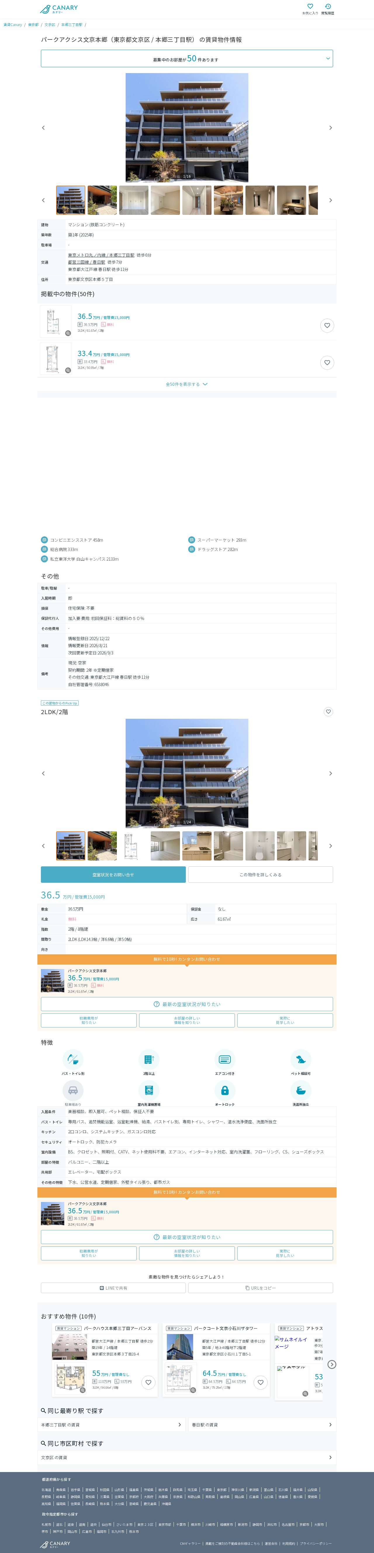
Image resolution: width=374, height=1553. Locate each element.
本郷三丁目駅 (71, 24)
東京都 (33, 24)
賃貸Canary (13, 24)
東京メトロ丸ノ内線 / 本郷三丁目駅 (101, 255)
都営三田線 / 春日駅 (86, 262)
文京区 (50, 24)
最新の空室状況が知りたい (191, 1004)
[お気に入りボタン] (327, 326)
